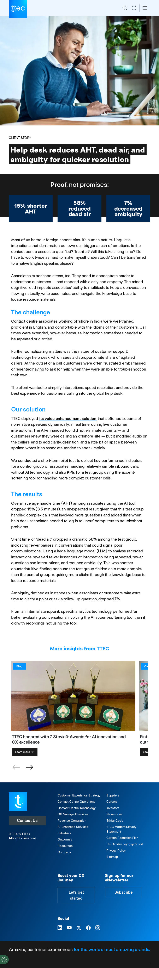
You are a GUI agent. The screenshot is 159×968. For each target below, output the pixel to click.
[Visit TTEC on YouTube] (69, 927)
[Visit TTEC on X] (79, 927)
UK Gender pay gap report (124, 844)
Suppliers (112, 795)
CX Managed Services (73, 814)
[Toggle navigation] (145, 8)
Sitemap (112, 857)
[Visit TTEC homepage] (18, 801)
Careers (112, 801)
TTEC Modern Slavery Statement (121, 829)
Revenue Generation (72, 821)
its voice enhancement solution (67, 418)
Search (125, 8)
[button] (29, 767)
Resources (65, 846)
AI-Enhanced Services (73, 827)
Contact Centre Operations (76, 801)
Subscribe (123, 892)
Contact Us (27, 820)
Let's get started (76, 895)
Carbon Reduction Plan (122, 838)
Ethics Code (114, 821)
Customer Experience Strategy (79, 795)
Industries (64, 833)
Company (64, 852)
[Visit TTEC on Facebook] (88, 927)
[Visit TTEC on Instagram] (97, 927)
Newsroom (114, 814)
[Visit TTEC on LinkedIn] (60, 927)
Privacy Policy (116, 850)
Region (134, 8)
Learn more (22, 752)
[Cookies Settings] (4, 959)
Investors (112, 808)
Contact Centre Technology (76, 808)
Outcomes (65, 839)
